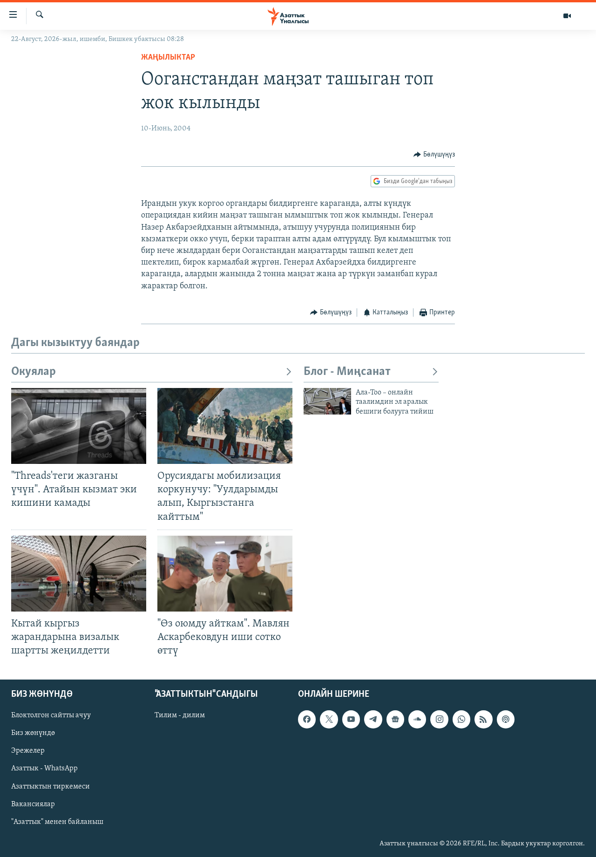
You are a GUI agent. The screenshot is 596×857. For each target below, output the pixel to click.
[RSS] (483, 719)
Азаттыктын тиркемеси (50, 786)
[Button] (434, 155)
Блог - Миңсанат (347, 372)
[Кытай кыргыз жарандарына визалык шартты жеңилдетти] (78, 574)
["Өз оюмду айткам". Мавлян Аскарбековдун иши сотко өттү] (224, 574)
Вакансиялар (33, 804)
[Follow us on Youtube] (351, 719)
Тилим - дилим (180, 716)
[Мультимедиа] (567, 15)
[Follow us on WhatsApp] (461, 719)
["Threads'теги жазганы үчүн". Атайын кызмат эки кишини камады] (78, 426)
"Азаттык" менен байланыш (57, 822)
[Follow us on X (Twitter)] (329, 719)
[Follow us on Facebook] (307, 719)
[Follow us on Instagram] (439, 719)
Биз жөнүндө (33, 733)
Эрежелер (28, 751)
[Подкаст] (506, 719)
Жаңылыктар (168, 58)
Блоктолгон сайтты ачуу (51, 716)
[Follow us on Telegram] (373, 719)
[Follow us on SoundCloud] (417, 719)
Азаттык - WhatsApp (44, 769)
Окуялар (33, 372)
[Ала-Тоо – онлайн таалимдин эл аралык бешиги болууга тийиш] (327, 401)
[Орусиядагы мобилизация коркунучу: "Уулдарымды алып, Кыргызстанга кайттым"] (224, 426)
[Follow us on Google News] (395, 719)
